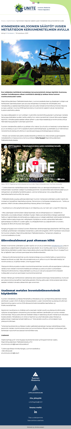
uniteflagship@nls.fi (35, 402)
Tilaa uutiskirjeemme (35, 417)
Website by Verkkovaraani (35, 427)
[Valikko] (38, 2)
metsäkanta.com (57, 246)
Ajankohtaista (11, 21)
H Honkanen (10, 33)
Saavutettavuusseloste (36, 420)
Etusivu (3, 21)
